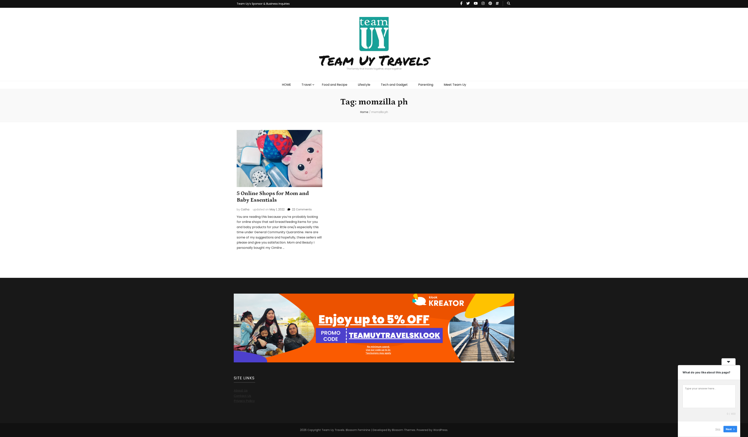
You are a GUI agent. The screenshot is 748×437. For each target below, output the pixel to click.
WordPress (440, 430)
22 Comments (302, 209)
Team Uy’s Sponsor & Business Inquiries (263, 4)
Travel (306, 84)
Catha (245, 209)
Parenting (425, 84)
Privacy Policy (244, 401)
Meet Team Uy (455, 84)
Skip (717, 429)
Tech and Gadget (394, 84)
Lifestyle (364, 84)
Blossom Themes (403, 430)
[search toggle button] (508, 3)
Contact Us (242, 396)
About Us (241, 390)
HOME (286, 84)
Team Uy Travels (374, 60)
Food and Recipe (334, 84)
